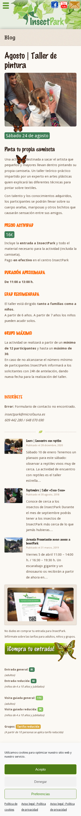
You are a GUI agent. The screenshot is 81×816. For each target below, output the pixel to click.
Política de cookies (10, 806)
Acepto (40, 769)
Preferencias (40, 794)
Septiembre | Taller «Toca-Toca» (45, 490)
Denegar (40, 782)
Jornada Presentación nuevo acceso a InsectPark (48, 541)
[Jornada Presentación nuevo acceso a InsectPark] (13, 545)
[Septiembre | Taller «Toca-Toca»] (13, 495)
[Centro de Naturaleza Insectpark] (40, 14)
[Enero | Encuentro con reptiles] (13, 446)
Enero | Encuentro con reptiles (43, 441)
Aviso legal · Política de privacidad (33, 806)
